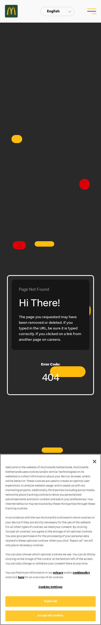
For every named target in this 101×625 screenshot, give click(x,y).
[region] (50, 539)
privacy (58, 572)
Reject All (50, 601)
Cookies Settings (50, 587)
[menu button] (91, 11)
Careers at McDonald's (11, 11)
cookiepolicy (81, 572)
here (21, 577)
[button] (57, 11)
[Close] (94, 461)
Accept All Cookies (50, 615)
